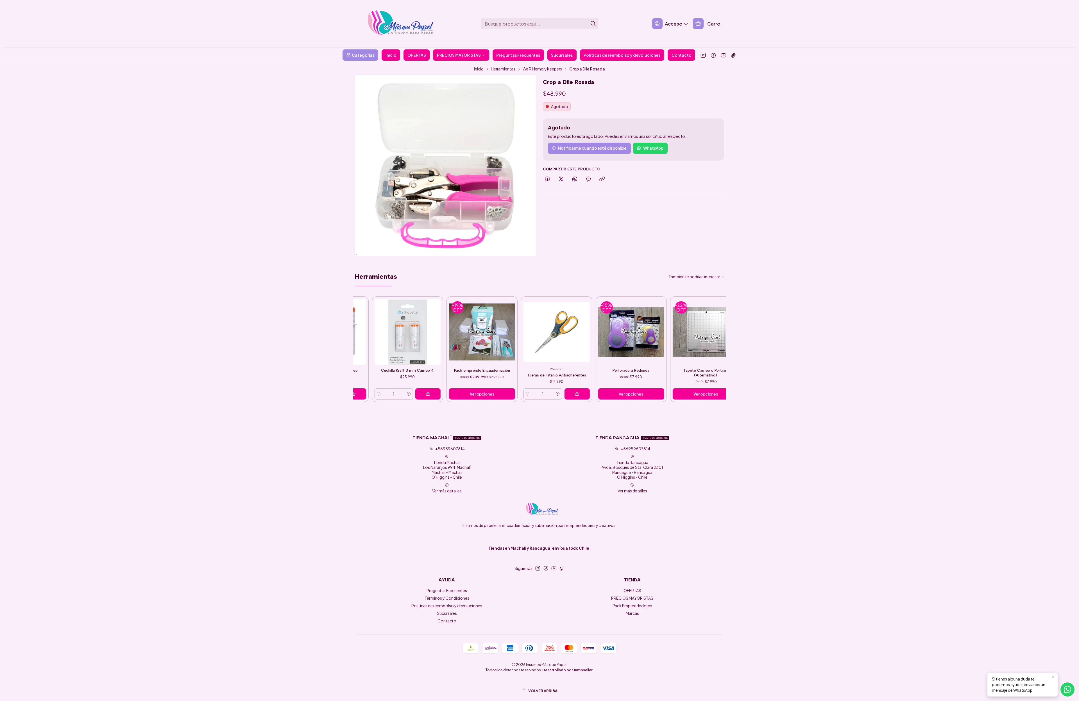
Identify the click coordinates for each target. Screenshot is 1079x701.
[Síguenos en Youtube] (723, 55)
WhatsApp (653, 148)
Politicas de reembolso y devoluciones (446, 605)
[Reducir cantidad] (489, 394)
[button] (360, 55)
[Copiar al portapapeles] (602, 179)
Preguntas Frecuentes (447, 590)
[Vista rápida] (397, 335)
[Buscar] (593, 23)
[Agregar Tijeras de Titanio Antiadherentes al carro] (538, 393)
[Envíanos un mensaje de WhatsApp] (1067, 689)
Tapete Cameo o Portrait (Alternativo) (667, 372)
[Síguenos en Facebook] (713, 55)
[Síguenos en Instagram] (703, 55)
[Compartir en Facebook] (547, 179)
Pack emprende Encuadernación (443, 370)
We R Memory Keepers (542, 69)
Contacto (447, 620)
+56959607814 (450, 448)
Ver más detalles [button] (447, 490)
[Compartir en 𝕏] (561, 179)
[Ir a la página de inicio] (395, 23)
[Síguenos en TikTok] (733, 55)
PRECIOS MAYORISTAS (632, 597)
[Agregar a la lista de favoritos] (397, 327)
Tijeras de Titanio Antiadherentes (517, 375)
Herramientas (503, 69)
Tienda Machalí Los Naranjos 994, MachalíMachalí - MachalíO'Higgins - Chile (447, 470)
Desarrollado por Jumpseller (567, 670)
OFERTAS (632, 590)
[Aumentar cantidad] (370, 394)
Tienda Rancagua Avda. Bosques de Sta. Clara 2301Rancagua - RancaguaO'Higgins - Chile (632, 470)
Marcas (632, 613)
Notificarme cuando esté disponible (592, 148)
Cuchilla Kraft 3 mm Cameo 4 (368, 370)
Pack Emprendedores (632, 605)
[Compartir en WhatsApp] (574, 179)
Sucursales (447, 613)
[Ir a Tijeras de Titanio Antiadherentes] (518, 332)
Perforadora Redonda (592, 370)
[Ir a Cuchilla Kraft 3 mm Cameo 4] (369, 332)
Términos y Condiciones (447, 597)
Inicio (479, 69)
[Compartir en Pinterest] (588, 179)
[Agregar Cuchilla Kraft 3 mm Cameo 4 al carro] (389, 393)
